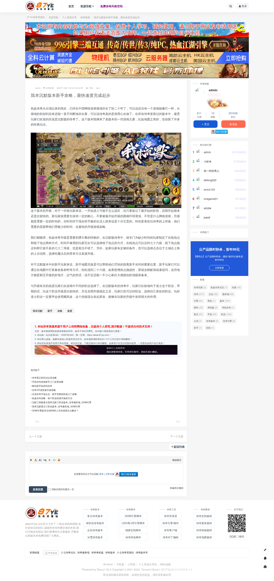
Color (35, 460)
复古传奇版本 (95, 516)
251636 (233, 113)
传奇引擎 (229, 320)
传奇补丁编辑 (170, 537)
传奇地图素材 (204, 537)
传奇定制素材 (204, 516)
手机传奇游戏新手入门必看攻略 (47, 381)
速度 (69, 311)
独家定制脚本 (133, 530)
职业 (226, 314)
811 (199, 113)
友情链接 (34, 552)
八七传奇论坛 (68, 552)
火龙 (198, 320)
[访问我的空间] (199, 92)
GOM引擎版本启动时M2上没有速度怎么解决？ (55, 410)
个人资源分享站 (148, 564)
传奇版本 (212, 320)
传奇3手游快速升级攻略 (44, 389)
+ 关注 (205, 124)
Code (54, 460)
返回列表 (179, 447)
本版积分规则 (176, 487)
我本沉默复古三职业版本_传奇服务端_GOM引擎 (56, 406)
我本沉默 (37, 311)
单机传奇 (228, 307)
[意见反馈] (265, 566)
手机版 (120, 564)
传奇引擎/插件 (170, 523)
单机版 (212, 307)
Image (40, 460)
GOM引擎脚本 (133, 516)
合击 (213, 294)
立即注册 (109, 473)
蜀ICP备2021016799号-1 (175, 569)
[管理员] (219, 103)
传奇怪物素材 (204, 530)
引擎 (198, 300)
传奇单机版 (97, 552)
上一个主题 (35, 436)
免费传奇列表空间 (111, 6)
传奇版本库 (142, 552)
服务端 (228, 294)
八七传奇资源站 (125, 552)
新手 (50, 311)
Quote (49, 460)
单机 (211, 300)
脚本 (198, 307)
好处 (210, 327)
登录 (244, 6)
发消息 (233, 124)
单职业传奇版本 (95, 523)
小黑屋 (131, 564)
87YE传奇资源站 (36, 17)
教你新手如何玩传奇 (42, 385)
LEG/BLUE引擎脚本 (133, 523)
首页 (71, 6)
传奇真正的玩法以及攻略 (44, 377)
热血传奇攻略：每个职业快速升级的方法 (52, 398)
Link (45, 460)
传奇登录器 (170, 516)
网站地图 (165, 564)
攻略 (59, 311)
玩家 (236, 287)
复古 (198, 314)
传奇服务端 (83, 552)
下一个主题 (176, 436)
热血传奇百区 (219, 287)
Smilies (59, 460)
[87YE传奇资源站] (39, 6)
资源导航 (86, 6)
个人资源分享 (69, 17)
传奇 (199, 294)
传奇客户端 (170, 530)
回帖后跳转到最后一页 (63, 489)
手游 (212, 314)
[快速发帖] (265, 549)
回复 (37, 421)
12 (212, 113)
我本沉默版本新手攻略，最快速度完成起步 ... (118, 17)
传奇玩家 (200, 287)
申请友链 (52, 552)
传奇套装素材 (204, 523)
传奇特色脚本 (133, 537)
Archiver (108, 564)
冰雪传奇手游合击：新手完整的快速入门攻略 (54, 394)
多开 (198, 327)
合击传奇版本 (95, 530)
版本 (225, 300)
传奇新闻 (85, 17)
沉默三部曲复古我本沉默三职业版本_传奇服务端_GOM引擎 (61, 402)
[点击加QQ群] (265, 558)
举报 (178, 421)
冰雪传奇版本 (95, 537)
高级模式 (176, 459)
